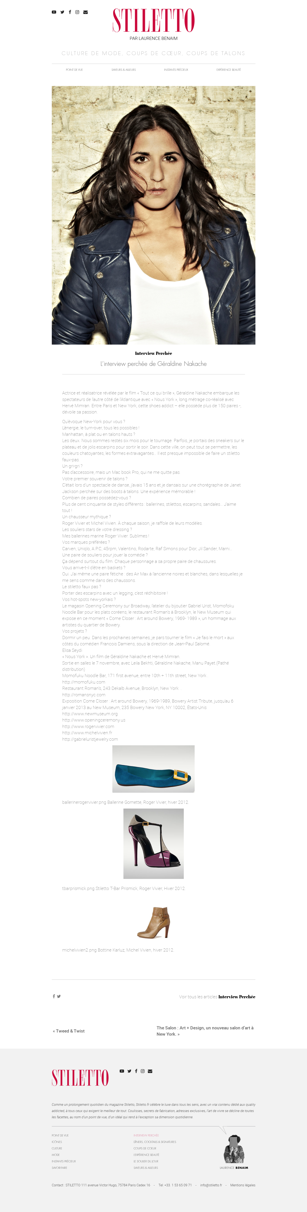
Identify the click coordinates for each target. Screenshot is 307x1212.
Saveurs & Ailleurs (124, 69)
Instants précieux (176, 69)
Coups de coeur (145, 1148)
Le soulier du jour (146, 1161)
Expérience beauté (229, 69)
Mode (56, 1155)
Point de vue (74, 69)
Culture (57, 1148)
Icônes (57, 1142)
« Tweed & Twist (69, 1031)
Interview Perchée (153, 353)
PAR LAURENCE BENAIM (154, 38)
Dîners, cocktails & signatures (155, 1142)
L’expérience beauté (146, 1155)
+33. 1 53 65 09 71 (178, 1185)
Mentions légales (242, 1185)
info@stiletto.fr (211, 1185)
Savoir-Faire (59, 1168)
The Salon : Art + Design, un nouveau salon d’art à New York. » (205, 1031)
